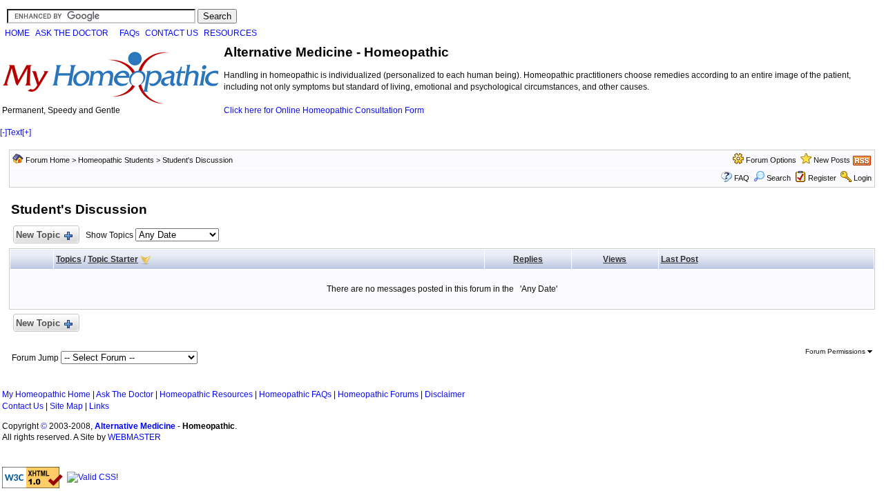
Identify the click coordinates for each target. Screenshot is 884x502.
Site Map (66, 406)
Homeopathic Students (116, 160)
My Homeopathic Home (46, 394)
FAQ (741, 178)
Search (779, 178)
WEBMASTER (134, 437)
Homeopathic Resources (206, 394)
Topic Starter (113, 259)
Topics (68, 259)
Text (14, 132)
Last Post (679, 259)
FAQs (129, 33)
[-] (3, 132)
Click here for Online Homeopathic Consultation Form (324, 110)
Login (863, 178)
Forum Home (48, 160)
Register (822, 178)
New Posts (832, 160)
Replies (528, 259)
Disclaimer (445, 394)
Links (99, 406)
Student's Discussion (197, 160)
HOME (17, 33)
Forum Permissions (836, 351)
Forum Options (771, 160)
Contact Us (23, 406)
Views (614, 259)
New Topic (38, 235)
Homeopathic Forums (378, 394)
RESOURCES (230, 33)
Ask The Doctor (124, 394)
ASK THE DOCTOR (71, 33)
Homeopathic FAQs (295, 394)
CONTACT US (171, 33)
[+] (26, 132)
